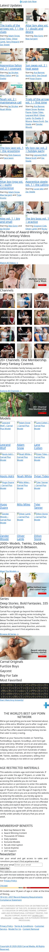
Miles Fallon (5, 75)
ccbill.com (18, 918)
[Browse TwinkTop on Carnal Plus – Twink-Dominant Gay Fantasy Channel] (41, 334)
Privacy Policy (6, 926)
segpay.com (37, 915)
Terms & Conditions (23, 926)
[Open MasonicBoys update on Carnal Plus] (11, 62)
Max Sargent (32, 38)
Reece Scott (38, 121)
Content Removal (31, 929)
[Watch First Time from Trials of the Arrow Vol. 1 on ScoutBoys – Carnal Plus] (37, 88)
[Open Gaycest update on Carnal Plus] (37, 62)
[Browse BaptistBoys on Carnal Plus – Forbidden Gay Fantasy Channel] (41, 300)
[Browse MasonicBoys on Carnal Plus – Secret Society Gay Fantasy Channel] (24, 334)
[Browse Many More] (41, 350)
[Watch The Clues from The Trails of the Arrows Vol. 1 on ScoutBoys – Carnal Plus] (11, 14)
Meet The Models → (9, 571)
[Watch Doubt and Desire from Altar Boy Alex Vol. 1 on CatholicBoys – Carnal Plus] (37, 14)
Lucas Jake (39, 188)
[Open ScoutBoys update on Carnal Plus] (11, 22)
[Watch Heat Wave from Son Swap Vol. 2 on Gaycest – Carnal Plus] (37, 54)
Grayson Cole (40, 225)
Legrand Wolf (32, 115)
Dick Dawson (14, 155)
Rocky (44, 228)
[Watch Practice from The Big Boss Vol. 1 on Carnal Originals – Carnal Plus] (37, 207)
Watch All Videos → (9, 262)
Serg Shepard (12, 41)
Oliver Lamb (31, 228)
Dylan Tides (5, 38)
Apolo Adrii (31, 75)
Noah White (5, 109)
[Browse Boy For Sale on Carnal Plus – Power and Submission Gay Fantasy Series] (24, 317)
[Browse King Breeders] (24, 350)
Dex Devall (42, 75)
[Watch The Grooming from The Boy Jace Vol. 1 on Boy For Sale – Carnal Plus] (11, 137)
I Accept (4, 885)
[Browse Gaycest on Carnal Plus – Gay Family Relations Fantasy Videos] (7, 300)
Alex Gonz (38, 35)
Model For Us (14, 929)
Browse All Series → (9, 634)
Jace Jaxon (9, 158)
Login (25, 1)
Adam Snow (13, 35)
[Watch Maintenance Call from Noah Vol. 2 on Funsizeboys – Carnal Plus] (11, 88)
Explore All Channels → (11, 391)
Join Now (32, 1)
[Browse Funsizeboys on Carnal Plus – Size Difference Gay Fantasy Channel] (24, 300)
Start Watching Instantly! (11, 700)
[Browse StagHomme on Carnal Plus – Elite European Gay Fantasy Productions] (7, 334)
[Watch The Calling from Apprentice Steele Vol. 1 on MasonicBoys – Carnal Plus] (37, 170)
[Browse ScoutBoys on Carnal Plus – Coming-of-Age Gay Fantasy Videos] (41, 317)
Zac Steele (5, 44)
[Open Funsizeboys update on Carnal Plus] (11, 96)
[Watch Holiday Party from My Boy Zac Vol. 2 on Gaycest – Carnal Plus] (37, 137)
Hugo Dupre (35, 78)
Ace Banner (39, 72)
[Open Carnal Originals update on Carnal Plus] (37, 215)
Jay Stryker (13, 72)
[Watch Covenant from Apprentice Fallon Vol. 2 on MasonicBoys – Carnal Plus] (11, 54)
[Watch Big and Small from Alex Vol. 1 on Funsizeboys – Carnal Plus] (11, 207)
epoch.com (6, 918)
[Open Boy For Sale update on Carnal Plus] (11, 145)
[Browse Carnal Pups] (7, 350)
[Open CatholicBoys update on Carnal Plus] (37, 22)
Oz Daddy (36, 118)
